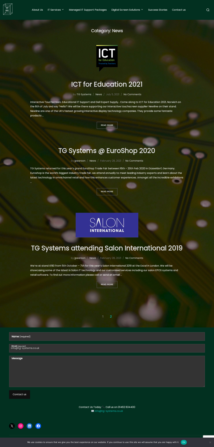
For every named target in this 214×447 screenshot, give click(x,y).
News (98, 94)
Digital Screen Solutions (125, 10)
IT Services (54, 10)
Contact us (179, 10)
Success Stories (157, 10)
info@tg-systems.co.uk (109, 411)
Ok (183, 442)
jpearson (80, 161)
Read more (109, 125)
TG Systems (84, 94)
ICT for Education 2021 (107, 84)
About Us (37, 10)
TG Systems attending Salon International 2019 (107, 248)
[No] (210, 442)
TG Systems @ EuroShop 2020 (106, 150)
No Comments (132, 94)
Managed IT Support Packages (88, 10)
